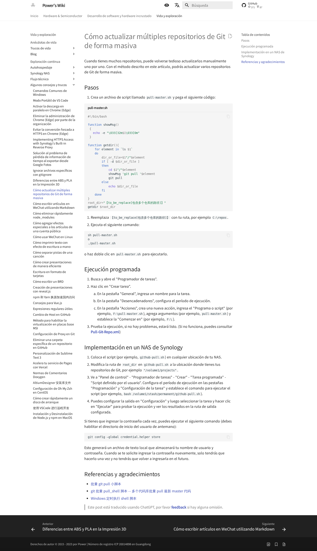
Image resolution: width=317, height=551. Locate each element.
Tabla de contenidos (255, 34)
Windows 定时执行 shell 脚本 (114, 498)
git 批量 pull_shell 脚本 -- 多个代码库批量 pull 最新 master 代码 (141, 490)
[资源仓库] (284, 544)
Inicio (34, 16)
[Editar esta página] (230, 36)
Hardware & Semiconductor (62, 16)
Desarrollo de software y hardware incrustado (119, 16)
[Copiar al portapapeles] (228, 116)
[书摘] (276, 544)
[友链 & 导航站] (268, 544)
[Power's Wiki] (33, 5)
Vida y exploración (169, 16)
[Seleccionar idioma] (177, 5)
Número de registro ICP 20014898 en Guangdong (119, 544)
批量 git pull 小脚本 (106, 483)
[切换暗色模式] (166, 5)
